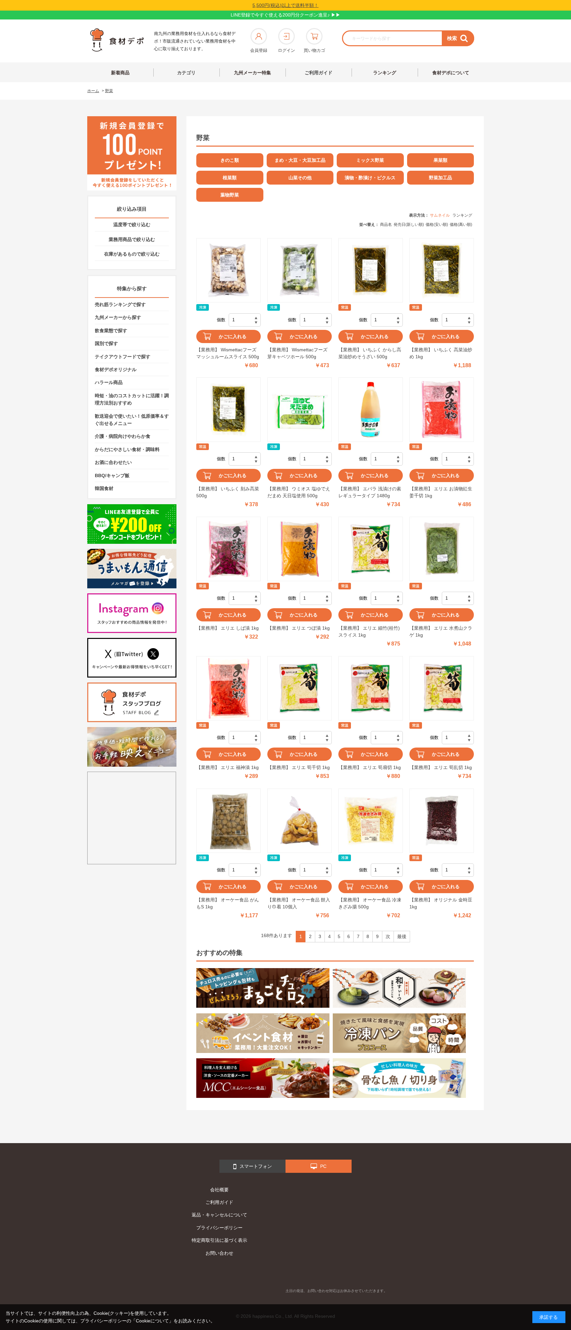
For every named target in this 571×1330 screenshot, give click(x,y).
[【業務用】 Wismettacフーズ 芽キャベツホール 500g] (299, 270)
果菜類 (440, 160)
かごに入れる (233, 336)
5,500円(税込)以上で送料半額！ (285, 5)
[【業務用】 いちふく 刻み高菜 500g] (228, 409)
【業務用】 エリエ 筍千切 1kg (298, 767)
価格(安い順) (437, 224)
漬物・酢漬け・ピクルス (370, 177)
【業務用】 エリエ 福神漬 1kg (227, 767)
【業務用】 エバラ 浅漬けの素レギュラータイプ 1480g (369, 492)
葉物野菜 (229, 194)
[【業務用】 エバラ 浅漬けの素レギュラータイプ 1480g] (370, 409)
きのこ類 (229, 160)
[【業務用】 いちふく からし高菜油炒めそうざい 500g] (370, 270)
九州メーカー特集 (252, 72)
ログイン (286, 50)
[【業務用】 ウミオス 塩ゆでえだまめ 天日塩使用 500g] (299, 409)
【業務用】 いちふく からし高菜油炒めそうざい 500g (369, 353)
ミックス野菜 (370, 160)
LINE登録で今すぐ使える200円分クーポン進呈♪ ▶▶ (285, 15)
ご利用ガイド (318, 72)
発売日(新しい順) (409, 224)
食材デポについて (450, 72)
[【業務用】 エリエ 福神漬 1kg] (228, 688)
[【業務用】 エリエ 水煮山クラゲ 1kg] (441, 549)
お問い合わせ (219, 1253)
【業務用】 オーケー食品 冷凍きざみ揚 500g (369, 903)
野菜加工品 (440, 177)
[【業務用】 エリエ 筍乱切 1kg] (441, 688)
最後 (401, 936)
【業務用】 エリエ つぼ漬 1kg (298, 628)
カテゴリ (186, 72)
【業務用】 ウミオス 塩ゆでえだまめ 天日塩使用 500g (298, 492)
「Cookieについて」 (152, 1320)
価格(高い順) (461, 224)
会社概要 (219, 1189)
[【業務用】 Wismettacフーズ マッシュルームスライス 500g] (228, 270)
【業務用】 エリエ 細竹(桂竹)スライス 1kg (369, 631)
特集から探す (132, 288)
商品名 (386, 224)
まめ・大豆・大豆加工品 (300, 160)
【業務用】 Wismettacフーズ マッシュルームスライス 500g (227, 353)
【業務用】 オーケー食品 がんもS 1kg (227, 903)
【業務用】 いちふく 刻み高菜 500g (227, 492)
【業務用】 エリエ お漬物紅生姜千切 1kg (440, 492)
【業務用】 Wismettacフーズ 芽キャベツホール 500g (297, 353)
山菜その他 (300, 177)
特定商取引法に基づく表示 (219, 1240)
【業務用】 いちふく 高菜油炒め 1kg (440, 353)
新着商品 (120, 72)
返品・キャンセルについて (219, 1214)
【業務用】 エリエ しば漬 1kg (227, 628)
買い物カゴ (314, 50)
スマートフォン (256, 1166)
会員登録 (258, 50)
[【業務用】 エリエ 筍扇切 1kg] (370, 688)
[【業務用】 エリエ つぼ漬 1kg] (299, 549)
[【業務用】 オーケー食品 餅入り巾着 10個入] (299, 820)
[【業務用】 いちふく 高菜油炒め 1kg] (441, 270)
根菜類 (230, 177)
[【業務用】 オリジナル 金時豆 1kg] (441, 820)
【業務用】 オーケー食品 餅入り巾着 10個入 (298, 903)
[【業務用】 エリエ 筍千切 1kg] (299, 688)
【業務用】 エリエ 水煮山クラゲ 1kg (440, 631)
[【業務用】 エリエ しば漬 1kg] (228, 549)
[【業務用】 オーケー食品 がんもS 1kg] (228, 820)
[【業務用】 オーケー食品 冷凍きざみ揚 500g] (370, 820)
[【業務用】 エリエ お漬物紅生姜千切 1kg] (441, 409)
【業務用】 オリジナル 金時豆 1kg (440, 903)
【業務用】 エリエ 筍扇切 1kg (369, 767)
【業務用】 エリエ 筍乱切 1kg (440, 767)
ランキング (384, 72)
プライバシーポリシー (219, 1227)
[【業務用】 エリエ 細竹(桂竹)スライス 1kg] (370, 549)
